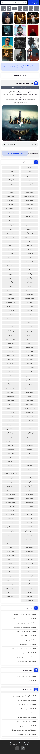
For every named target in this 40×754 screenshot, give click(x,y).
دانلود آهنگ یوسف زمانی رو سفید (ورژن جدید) (24, 614)
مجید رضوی (29, 498)
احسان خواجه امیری (29, 196)
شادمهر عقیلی (29, 392)
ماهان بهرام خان (29, 486)
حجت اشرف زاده (29, 298)
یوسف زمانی (29, 600)
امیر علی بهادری (29, 237)
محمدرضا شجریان (29, 527)
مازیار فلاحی (29, 478)
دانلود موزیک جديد (33, 94)
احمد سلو (10, 204)
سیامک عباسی (29, 372)
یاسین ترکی (10, 596)
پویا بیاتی (29, 282)
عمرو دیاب (29, 441)
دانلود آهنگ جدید (14, 745)
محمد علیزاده (10, 519)
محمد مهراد (10, 523)
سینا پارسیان (29, 380)
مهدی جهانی (10, 551)
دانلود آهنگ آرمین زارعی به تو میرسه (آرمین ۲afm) (23, 730)
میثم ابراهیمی (29, 568)
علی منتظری (10, 421)
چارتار (10, 286)
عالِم (10, 404)
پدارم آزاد (29, 274)
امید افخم (10, 221)
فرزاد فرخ (10, 445)
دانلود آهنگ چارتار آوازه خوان (24, 83)
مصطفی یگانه (29, 547)
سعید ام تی (29, 355)
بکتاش (29, 257)
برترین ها (20, 8)
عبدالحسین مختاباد (29, 408)
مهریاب (10, 563)
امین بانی (29, 241)
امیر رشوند (10, 229)
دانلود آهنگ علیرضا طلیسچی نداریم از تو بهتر (25, 696)
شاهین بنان (10, 392)
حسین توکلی (10, 298)
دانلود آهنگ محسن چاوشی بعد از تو (27, 700)
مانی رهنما (10, 482)
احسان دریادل (10, 196)
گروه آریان (29, 474)
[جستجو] (3, 2)
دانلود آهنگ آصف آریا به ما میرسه (28, 704)
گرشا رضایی (10, 470)
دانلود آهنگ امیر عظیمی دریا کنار (28, 713)
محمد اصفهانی (29, 514)
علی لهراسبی (29, 421)
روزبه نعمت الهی (10, 339)
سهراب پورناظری (29, 368)
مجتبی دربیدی (10, 486)
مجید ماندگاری (10, 498)
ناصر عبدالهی (10, 580)
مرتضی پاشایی (10, 531)
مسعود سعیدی (10, 535)
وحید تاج (10, 592)
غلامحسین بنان (10, 441)
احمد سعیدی (29, 204)
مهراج (10, 572)
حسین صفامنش (10, 302)
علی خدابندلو (29, 412)
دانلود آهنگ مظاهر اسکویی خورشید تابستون (25, 627)
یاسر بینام (29, 596)
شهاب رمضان (29, 400)
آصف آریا (29, 188)
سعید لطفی (10, 359)
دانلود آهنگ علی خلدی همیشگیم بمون (26, 632)
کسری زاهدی (10, 465)
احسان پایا (10, 192)
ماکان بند (29, 482)
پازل (29, 270)
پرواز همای (29, 278)
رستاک (29, 323)
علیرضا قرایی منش (29, 433)
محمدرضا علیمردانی (10, 527)
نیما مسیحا (29, 588)
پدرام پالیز (10, 274)
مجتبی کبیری (29, 490)
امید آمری (29, 221)
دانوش (29, 315)
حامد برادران (29, 290)
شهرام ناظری (29, 404)
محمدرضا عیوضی (29, 531)
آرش (29, 172)
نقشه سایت (9, 8)
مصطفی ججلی (10, 543)
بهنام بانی (10, 261)
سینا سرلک (10, 384)
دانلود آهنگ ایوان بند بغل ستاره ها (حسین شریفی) (23, 649)
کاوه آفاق (29, 465)
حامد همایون (29, 294)
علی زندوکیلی (10, 412)
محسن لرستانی (11, 506)
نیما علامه (10, 584)
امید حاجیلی (29, 225)
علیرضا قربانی (10, 433)
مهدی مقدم (29, 555)
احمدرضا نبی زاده (10, 208)
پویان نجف (10, 282)
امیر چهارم (29, 229)
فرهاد (29, 453)
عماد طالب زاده (29, 437)
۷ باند (29, 168)
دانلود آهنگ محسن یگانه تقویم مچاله (27, 722)
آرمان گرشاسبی (29, 180)
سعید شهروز (10, 355)
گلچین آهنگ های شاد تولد (10, 474)
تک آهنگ (31, 8)
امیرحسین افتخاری (10, 237)
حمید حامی (29, 306)
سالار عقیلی (29, 347)
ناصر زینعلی (29, 580)
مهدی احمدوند (29, 551)
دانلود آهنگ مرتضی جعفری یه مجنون (27, 653)
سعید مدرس (29, 363)
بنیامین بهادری (10, 257)
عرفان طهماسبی (10, 408)
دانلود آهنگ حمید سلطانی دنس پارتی (27, 661)
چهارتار (19, 92)
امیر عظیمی (10, 233)
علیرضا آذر (29, 425)
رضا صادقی (10, 327)
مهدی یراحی (10, 555)
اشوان (29, 213)
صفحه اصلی (37, 8)
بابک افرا (10, 249)
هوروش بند (30, 592)
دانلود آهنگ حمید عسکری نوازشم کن (27, 623)
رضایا (10, 335)
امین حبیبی (29, 245)
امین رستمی (10, 241)
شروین (29, 396)
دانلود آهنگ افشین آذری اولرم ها (28, 644)
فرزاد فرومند (10, 449)
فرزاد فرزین (29, 449)
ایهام (10, 245)
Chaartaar (21, 100)
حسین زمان (29, 302)
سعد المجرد (10, 351)
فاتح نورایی (30, 445)
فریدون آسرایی (29, 457)
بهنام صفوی (29, 266)
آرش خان (29, 176)
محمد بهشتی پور (10, 514)
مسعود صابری (29, 539)
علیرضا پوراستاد (10, 425)
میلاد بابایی (10, 568)
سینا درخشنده (29, 384)
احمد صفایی (29, 208)
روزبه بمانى (29, 339)
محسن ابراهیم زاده (10, 502)
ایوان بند (29, 249)
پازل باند (10, 270)
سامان (10, 347)
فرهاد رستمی (10, 453)
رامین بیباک (10, 319)
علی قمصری (10, 417)
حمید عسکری (10, 306)
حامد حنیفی (10, 290)
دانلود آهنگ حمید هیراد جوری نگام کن (27, 677)
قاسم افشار (29, 461)
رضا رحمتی (29, 327)
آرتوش (10, 168)
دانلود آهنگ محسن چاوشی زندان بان (27, 717)
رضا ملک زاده (10, 331)
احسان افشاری (29, 192)
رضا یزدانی (29, 335)
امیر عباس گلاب (29, 233)
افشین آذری (10, 213)
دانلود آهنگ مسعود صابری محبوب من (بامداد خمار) (23, 619)
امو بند (10, 217)
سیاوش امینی (10, 372)
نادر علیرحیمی (29, 576)
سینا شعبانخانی (29, 388)
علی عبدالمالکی (29, 417)
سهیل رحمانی (10, 368)
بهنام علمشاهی (10, 266)
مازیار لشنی (10, 478)
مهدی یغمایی (29, 559)
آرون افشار (10, 184)
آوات (10, 188)
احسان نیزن (10, 200)
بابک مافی (10, 253)
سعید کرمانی (29, 359)
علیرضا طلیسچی (10, 429)
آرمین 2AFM (10, 180)
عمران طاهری (10, 437)
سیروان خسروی (29, 376)
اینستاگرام (23, 748)
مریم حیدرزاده (29, 535)
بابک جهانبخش (29, 253)
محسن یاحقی (29, 510)
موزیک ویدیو (26, 8)
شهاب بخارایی (10, 396)
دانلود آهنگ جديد (26, 92)
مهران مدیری (29, 563)
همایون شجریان (10, 588)
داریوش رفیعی (10, 310)
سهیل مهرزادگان (10, 388)
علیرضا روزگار (29, 429)
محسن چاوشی (29, 506)
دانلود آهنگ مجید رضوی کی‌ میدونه (27, 734)
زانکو (29, 343)
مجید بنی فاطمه (10, 494)
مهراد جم (10, 559)
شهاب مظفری (10, 400)
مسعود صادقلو (10, 539)
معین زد (10, 547)
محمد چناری (29, 519)
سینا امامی (10, 376)
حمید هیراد (30, 310)
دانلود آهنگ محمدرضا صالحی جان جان (27, 657)
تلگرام (17, 748)
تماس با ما (3, 8)
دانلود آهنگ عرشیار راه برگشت (29, 640)
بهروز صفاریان (29, 261)
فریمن (10, 457)
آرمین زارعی (29, 184)
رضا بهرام (10, 323)
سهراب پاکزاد (10, 363)
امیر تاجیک (10, 225)
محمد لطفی (29, 523)
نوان (29, 584)
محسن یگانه (10, 510)
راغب (29, 319)
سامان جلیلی (29, 351)
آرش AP (10, 172)
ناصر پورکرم (10, 576)
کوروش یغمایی (29, 470)
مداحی (14, 9)
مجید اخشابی (10, 490)
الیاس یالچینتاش (29, 217)
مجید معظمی (29, 502)
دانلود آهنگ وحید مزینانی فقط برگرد (28, 636)
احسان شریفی (29, 200)
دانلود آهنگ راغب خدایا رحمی (29, 681)
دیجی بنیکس (10, 315)
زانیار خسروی (10, 343)
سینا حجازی (10, 380)
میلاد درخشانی (29, 572)
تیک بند (29, 286)
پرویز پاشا (10, 278)
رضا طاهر (29, 331)
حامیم (10, 294)
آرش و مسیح (10, 176)
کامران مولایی (10, 461)
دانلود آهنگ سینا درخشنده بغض (28, 726)
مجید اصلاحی (29, 494)
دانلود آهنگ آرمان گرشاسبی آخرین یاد (27, 709)
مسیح (29, 543)
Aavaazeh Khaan (20, 75)
